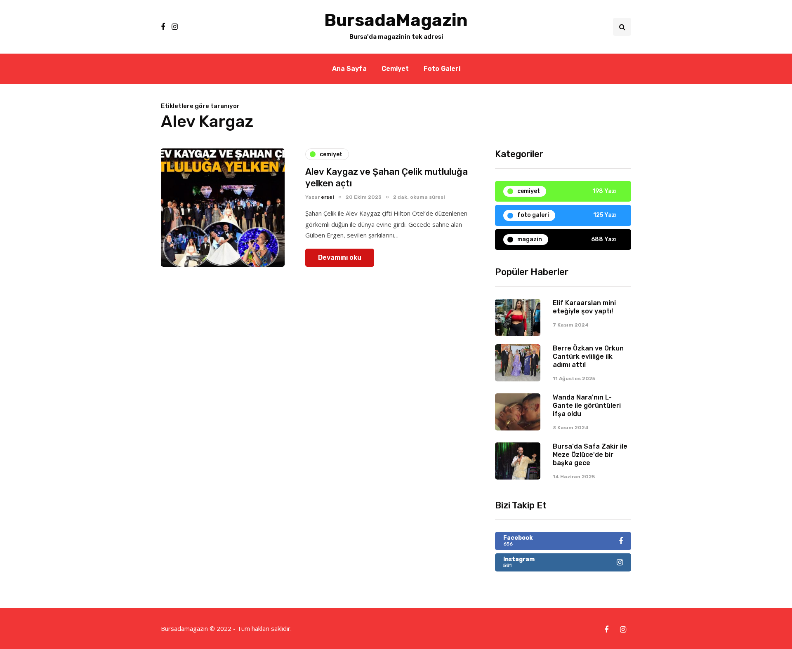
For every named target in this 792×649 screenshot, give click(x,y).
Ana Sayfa (349, 69)
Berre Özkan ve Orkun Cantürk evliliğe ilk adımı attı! (588, 356)
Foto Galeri (442, 69)
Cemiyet (395, 69)
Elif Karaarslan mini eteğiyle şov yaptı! (584, 307)
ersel (327, 197)
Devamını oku (339, 257)
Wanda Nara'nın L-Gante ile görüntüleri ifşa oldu (587, 405)
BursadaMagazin (396, 20)
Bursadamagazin (185, 628)
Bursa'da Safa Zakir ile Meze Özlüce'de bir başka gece (590, 454)
